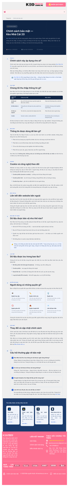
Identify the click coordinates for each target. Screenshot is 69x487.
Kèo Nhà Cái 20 (10, 38)
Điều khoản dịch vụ (19, 344)
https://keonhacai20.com (56, 440)
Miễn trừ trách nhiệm (59, 473)
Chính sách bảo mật (12, 473)
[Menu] (4, 4)
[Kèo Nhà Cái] (34, 4)
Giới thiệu (57, 394)
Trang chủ (8, 18)
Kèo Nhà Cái (17, 77)
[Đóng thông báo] (64, 12)
